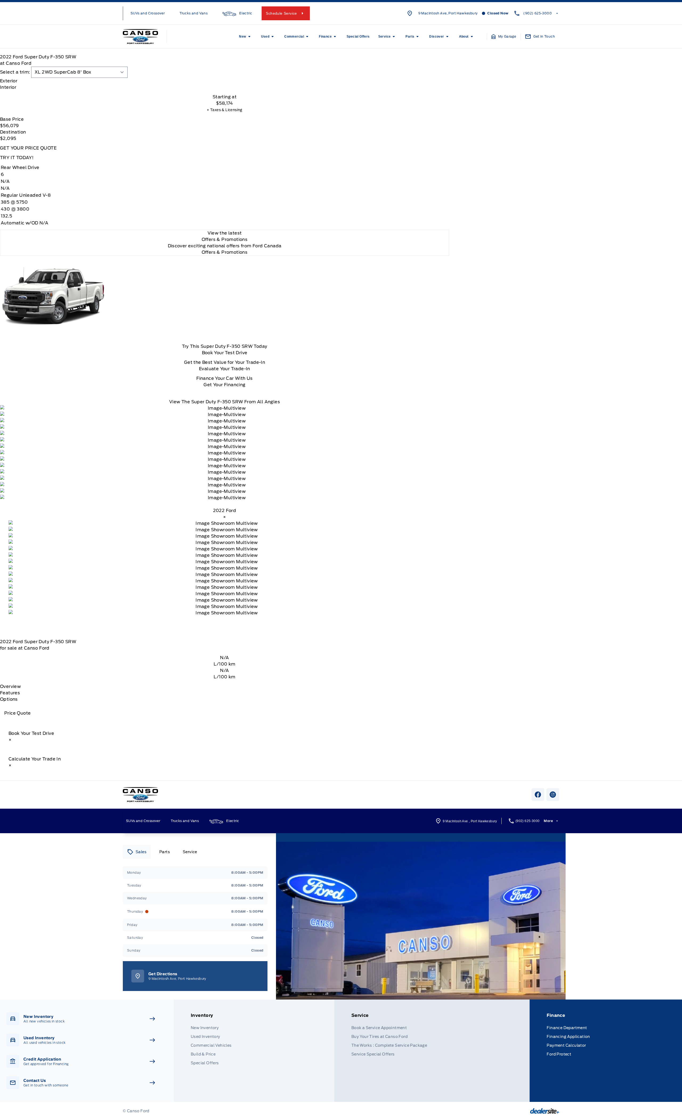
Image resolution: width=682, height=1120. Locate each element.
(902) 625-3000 (537, 13)
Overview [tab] (10, 686)
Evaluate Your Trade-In (224, 368)
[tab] (224, 81)
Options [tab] (9, 699)
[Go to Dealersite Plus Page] (544, 1111)
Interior (8, 87)
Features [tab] (10, 692)
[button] (503, 36)
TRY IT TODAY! (17, 157)
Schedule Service (281, 13)
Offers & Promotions (225, 252)
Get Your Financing (224, 384)
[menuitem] (245, 36)
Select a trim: (15, 72)
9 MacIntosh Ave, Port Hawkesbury (448, 13)
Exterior (8, 80)
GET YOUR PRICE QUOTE (28, 148)
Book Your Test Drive (224, 352)
